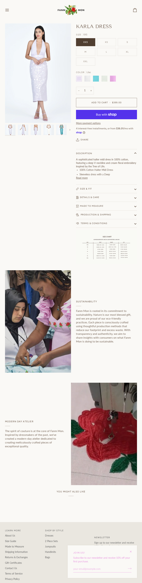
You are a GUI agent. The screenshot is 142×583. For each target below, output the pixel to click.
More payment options (88, 123)
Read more (82, 178)
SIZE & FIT (86, 188)
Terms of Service (14, 573)
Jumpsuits (50, 546)
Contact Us (11, 568)
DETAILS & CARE (89, 197)
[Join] (128, 568)
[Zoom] (11, 116)
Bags (47, 557)
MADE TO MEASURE (91, 206)
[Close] (132, 550)
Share (85, 139)
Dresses (49, 535)
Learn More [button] (13, 530)
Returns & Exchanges (16, 557)
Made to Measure (14, 546)
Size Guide (10, 541)
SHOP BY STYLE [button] (54, 530)
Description (84, 153)
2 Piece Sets (51, 541)
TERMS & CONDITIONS (93, 223)
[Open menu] (10, 10)
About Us (10, 535)
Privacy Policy (12, 579)
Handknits (50, 552)
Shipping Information (16, 552)
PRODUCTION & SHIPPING (95, 214)
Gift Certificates (13, 562)
